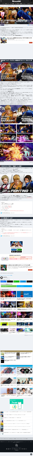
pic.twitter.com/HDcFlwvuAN (20, 210)
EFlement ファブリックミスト (29, 335)
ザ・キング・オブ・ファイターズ (5, 275)
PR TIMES (32, 162)
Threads (29, 281)
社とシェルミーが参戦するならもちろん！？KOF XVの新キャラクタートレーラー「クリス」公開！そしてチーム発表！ (16, 40)
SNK (11, 275)
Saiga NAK (16, 1)
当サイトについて (6, 438)
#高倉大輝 (24, 232)
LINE (15, 281)
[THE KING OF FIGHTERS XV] (16, 244)
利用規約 (15, 438)
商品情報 (21, 3)
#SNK (11, 210)
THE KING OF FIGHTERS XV (16, 247)
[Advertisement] (16, 52)
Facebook (3, 281)
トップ (3, 3)
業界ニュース (7, 3)
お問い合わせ (11, 438)
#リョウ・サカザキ (20, 232)
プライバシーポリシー (20, 438)
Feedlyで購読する (4, 286)
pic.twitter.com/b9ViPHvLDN (10, 233)
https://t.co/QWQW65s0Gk (8, 232)
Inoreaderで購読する (21, 286)
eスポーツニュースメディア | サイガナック (16, 447)
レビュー (24, 3)
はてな (22, 281)
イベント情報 (17, 3)
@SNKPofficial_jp (29, 197)
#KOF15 (15, 210)
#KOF (12, 210)
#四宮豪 (4, 233)
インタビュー (29, 3)
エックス (9, 281)
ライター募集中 (26, 438)
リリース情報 (12, 3)
